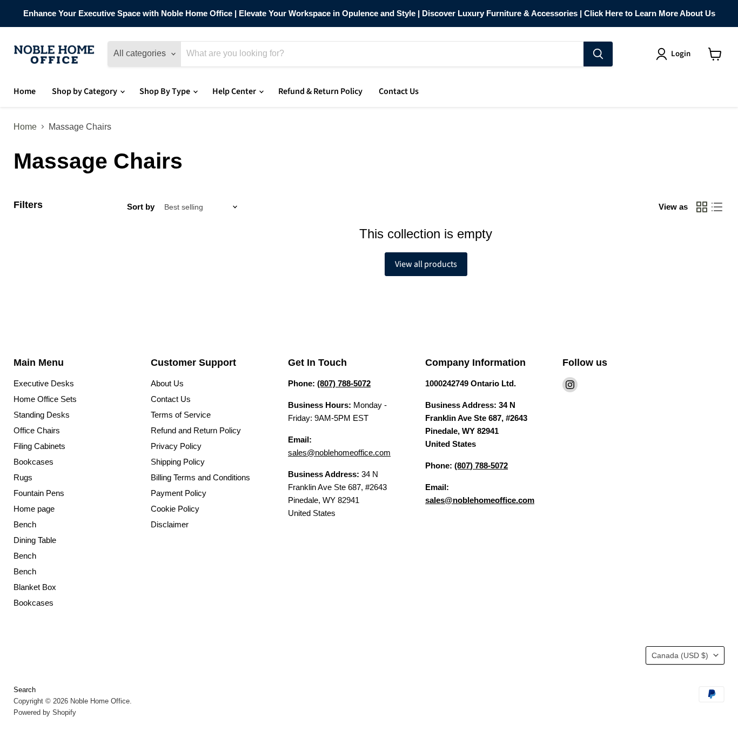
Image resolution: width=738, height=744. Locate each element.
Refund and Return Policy (196, 430)
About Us (167, 383)
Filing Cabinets (39, 446)
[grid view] (701, 207)
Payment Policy (178, 493)
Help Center (235, 91)
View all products (426, 264)
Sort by (141, 206)
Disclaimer (170, 524)
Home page (34, 508)
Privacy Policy (176, 446)
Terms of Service (181, 414)
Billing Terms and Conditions (200, 477)
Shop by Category (85, 91)
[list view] (716, 207)
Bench (25, 524)
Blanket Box (35, 587)
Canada (680, 655)
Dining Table (35, 540)
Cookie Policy (175, 508)
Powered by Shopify (45, 712)
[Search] (598, 54)
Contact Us (399, 91)
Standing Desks (42, 414)
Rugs (23, 477)
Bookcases (33, 461)
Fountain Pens (39, 493)
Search (25, 690)
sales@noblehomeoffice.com (339, 452)
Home (25, 91)
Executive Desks (44, 383)
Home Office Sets (45, 399)
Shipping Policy (178, 461)
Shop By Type (165, 91)
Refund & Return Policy (320, 91)
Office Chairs (37, 430)
